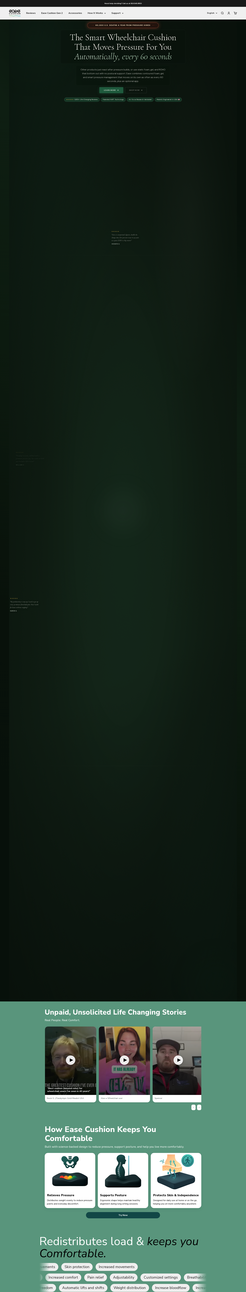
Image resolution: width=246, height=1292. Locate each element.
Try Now (123, 1215)
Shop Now (134, 90)
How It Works (95, 13)
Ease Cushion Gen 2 (52, 13)
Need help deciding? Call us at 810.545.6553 (123, 3)
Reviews (31, 13)
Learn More (110, 90)
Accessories (75, 13)
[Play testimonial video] (70, 1061)
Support (116, 13)
